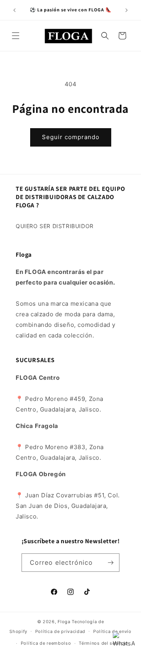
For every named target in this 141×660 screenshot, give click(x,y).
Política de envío (112, 631)
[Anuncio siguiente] (126, 10)
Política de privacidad (60, 631)
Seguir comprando (70, 137)
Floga (64, 621)
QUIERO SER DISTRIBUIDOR (55, 226)
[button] (15, 35)
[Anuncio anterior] (14, 10)
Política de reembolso (46, 643)
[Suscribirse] (110, 562)
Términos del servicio (103, 643)
